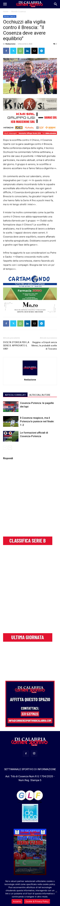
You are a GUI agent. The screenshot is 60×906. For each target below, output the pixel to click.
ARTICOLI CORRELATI (15, 395)
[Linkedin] (27, 51)
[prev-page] (5, 448)
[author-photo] (30, 375)
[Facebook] (6, 51)
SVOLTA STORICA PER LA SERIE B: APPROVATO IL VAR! (16, 345)
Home (5, 11)
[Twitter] (13, 51)
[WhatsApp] (20, 51)
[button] (5, 4)
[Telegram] (41, 51)
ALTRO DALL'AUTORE (39, 395)
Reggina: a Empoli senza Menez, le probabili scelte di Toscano (44, 345)
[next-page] (10, 448)
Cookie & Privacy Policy (37, 901)
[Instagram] (34, 753)
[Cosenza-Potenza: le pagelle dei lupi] (10, 406)
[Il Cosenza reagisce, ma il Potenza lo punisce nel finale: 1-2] (10, 421)
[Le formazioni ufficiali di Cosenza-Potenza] (10, 436)
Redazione (10, 44)
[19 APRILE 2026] (30, 852)
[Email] (34, 51)
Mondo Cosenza (18, 11)
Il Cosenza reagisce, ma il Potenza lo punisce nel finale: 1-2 (37, 421)
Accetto (17, 901)
